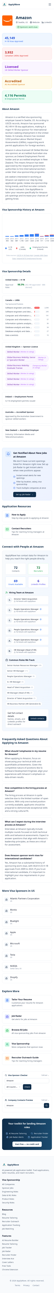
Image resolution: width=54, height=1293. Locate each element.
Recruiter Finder (9, 1255)
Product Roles (8, 1199)
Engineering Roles (10, 1191)
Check (27, 1087)
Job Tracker (7, 1247)
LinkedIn (48, 22)
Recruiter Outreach (10, 1221)
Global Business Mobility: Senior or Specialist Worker (26, 358)
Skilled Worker (20, 352)
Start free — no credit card (27, 1144)
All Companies (8, 1184)
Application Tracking (11, 1225)
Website (36, 22)
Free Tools (6, 1266)
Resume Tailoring (9, 1218)
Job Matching (8, 1228)
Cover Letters (8, 1262)
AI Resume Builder (10, 1240)
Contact (36, 1285)
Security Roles (8, 1202)
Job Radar (6, 1251)
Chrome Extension (10, 1269)
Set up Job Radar (24, 494)
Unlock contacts (37, 718)
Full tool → (45, 1075)
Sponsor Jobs (8, 1188)
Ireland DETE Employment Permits (29, 258)
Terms (17, 1285)
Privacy (26, 1285)
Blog (4, 1214)
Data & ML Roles (9, 1195)
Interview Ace (8, 1258)
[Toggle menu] (50, 4)
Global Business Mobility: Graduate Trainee (27, 366)
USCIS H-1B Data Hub (25, 255)
